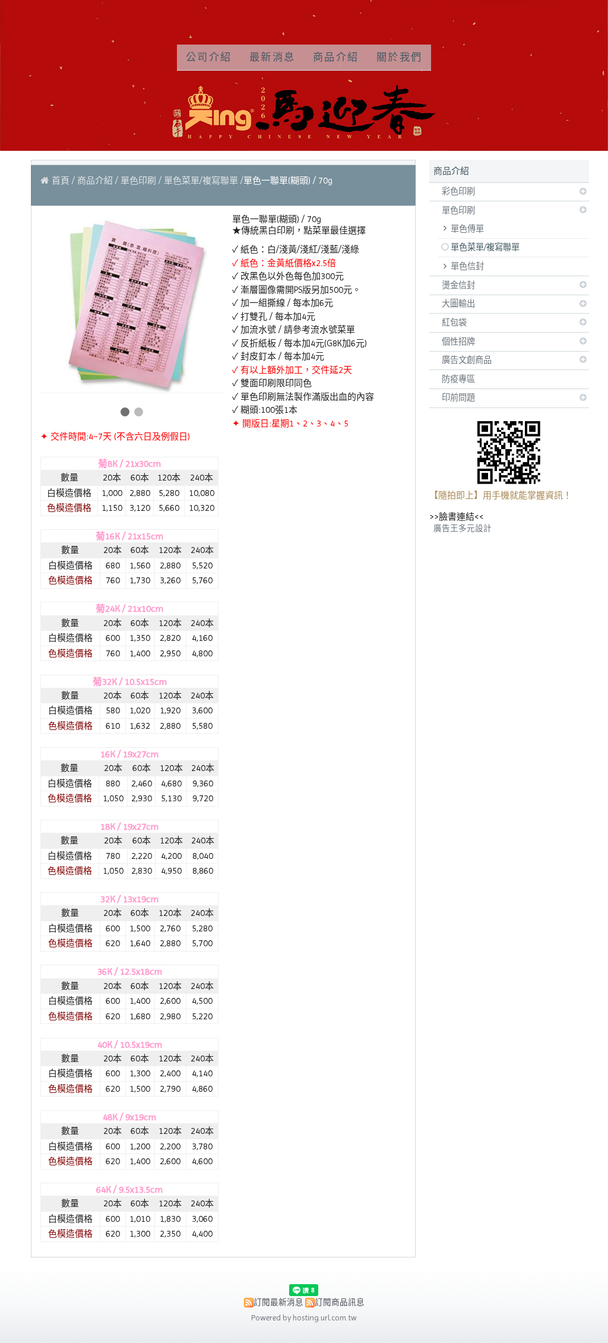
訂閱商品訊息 (340, 1302)
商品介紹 (96, 180)
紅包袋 (454, 322)
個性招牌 (458, 341)
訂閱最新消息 (278, 1302)
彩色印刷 (458, 191)
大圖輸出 (458, 303)
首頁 (60, 180)
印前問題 (458, 397)
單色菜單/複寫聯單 (485, 247)
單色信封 (467, 266)
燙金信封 (458, 285)
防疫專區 (458, 379)
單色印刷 (458, 210)
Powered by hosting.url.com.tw (304, 1317)
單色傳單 (467, 228)
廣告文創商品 (467, 360)
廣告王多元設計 (462, 528)
